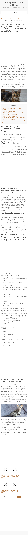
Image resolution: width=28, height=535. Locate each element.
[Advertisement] (14, 48)
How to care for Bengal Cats (10, 116)
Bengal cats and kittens (14, 4)
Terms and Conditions (12, 532)
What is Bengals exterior (9, 111)
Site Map (18, 532)
